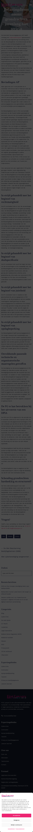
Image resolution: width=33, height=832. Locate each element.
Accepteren (16, 815)
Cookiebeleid (11, 828)
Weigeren (16, 820)
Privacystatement (20, 828)
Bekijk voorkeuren (16, 825)
